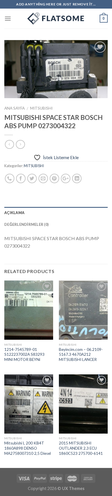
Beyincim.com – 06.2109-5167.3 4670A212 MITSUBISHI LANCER (81, 354)
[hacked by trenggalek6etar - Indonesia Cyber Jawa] (56, 19)
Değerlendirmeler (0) (26, 224)
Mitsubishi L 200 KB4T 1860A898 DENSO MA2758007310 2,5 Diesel (27, 448)
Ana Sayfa (14, 108)
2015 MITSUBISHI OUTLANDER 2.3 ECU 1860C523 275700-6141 (81, 448)
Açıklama (14, 212)
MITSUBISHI (41, 108)
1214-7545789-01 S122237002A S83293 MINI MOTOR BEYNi (24, 354)
